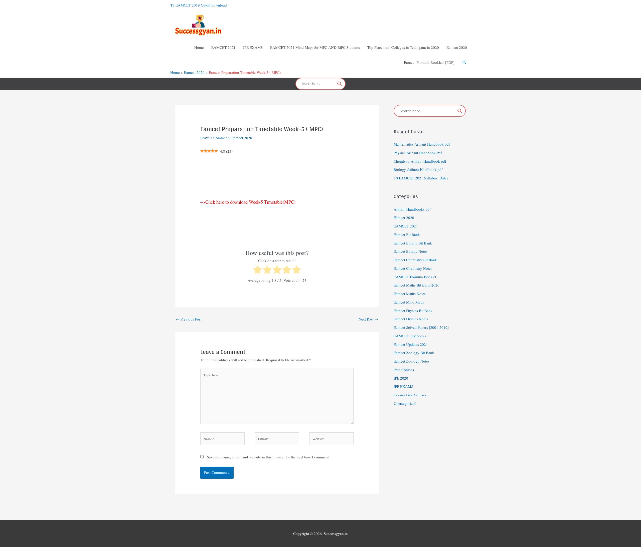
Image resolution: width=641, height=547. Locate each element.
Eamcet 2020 (242, 137)
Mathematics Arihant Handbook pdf (422, 144)
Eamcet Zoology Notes (411, 361)
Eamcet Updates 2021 (411, 344)
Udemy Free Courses (410, 394)
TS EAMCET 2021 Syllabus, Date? (421, 177)
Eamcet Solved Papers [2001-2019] (421, 327)
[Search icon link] (464, 62)
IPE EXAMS (403, 386)
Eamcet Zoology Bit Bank (414, 352)
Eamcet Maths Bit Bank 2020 (416, 285)
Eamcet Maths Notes (410, 293)
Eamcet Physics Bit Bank (413, 310)
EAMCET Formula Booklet (415, 276)
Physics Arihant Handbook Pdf (418, 152)
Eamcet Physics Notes (411, 318)
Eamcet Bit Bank (407, 234)
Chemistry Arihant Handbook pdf (420, 161)
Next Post (368, 319)
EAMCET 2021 (406, 225)
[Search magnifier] (339, 83)
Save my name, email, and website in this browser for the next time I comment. (268, 456)
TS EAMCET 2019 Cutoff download (198, 5)
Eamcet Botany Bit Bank (413, 242)
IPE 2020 (401, 378)
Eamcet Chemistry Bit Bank (415, 259)
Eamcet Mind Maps (409, 302)
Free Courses (404, 369)
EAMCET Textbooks (410, 335)
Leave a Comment (214, 137)
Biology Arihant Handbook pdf (418, 169)
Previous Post (189, 319)
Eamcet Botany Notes (410, 251)
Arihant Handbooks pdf (412, 209)
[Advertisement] (277, 176)
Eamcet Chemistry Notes (413, 268)
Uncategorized (405, 403)
